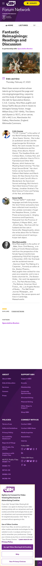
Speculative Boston (25, 49)
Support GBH (26, 379)
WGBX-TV (6, 466)
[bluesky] (31, 449)
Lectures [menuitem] (23, 25)
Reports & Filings (8, 443)
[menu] (21, 24)
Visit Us (24, 441)
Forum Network (18, 311)
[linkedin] (22, 453)
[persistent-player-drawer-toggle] (39, 563)
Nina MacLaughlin (19, 242)
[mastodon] (34, 461)
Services (5, 387)
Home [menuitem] (10, 25)
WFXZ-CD (6, 470)
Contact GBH (26, 424)
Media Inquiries (27, 433)
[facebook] (36, 449)
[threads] (34, 449)
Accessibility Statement (7, 438)
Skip (17, 554)
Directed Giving (27, 398)
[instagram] (22, 449)
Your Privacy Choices (17, 561)
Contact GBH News (28, 428)
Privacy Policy (7, 433)
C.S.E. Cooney (17, 131)
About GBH (6, 379)
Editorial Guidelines (9, 428)
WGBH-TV (6, 462)
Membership (26, 387)
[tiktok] (25, 449)
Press (4, 396)
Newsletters (25, 437)
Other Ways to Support (26, 407)
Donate (33, 3)
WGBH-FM (6, 474)
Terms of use (7, 424)
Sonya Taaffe (17, 198)
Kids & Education (8, 383)
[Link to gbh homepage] (10, 3)
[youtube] (28, 449)
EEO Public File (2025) (8, 448)
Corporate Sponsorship (26, 392)
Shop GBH (25, 412)
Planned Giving (27, 402)
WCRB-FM (6, 479)
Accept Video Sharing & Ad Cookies (17, 547)
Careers (5, 391)
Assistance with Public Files (8, 454)
